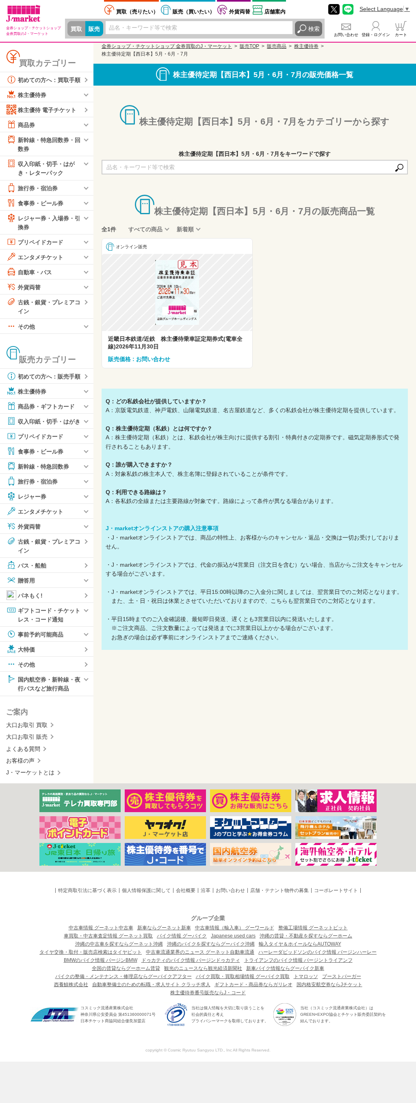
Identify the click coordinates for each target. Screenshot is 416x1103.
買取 (76, 29)
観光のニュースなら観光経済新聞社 (203, 968)
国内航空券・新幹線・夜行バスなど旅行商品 (49, 684)
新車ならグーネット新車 (164, 928)
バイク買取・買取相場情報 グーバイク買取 (243, 976)
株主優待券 (32, 95)
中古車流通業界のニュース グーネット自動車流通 (200, 952)
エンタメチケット (40, 257)
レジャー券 (32, 496)
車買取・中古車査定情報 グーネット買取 (108, 936)
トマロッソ (306, 976)
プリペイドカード (40, 242)
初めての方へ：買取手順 (49, 80)
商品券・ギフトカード (46, 406)
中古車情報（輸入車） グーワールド (234, 928)
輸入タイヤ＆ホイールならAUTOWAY (300, 944)
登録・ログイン (376, 34)
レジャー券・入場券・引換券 (49, 222)
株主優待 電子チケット (47, 110)
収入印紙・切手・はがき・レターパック (46, 168)
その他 (26, 326)
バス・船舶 (32, 565)
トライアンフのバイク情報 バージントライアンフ (298, 960)
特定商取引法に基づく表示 (87, 890)
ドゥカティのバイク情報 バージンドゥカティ (190, 960)
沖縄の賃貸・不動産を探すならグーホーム (306, 936)
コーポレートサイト (336, 890)
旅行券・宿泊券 (38, 188)
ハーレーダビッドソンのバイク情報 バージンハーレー (317, 952)
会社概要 (185, 890)
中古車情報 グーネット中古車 (101, 928)
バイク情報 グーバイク (182, 936)
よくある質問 (23, 749)
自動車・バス (35, 272)
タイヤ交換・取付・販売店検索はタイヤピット (90, 952)
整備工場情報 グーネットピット (313, 928)
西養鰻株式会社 (71, 984)
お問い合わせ (346, 34)
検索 (314, 29)
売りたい (137, 12)
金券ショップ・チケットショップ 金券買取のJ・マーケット (167, 46)
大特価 (26, 649)
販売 (94, 29)
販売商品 (276, 46)
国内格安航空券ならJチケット (329, 984)
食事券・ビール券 (40, 203)
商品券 (26, 125)
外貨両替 (239, 12)
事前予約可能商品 (40, 634)
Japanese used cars (233, 936)
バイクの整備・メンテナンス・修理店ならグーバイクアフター (123, 976)
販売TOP (249, 46)
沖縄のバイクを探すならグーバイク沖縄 (211, 944)
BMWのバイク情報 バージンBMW (100, 960)
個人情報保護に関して (146, 890)
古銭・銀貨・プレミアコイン (49, 306)
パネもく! (30, 595)
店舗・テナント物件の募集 (279, 890)
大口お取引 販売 (27, 736)
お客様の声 (20, 760)
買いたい (194, 12)
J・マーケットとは (30, 772)
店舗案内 (275, 12)
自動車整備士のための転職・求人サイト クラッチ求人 (151, 984)
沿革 (205, 890)
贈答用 (26, 580)
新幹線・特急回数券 (43, 466)
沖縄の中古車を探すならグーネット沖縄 (119, 944)
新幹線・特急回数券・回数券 (49, 144)
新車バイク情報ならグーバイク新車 (285, 968)
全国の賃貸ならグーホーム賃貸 (126, 968)
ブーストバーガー (341, 976)
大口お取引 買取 (27, 725)
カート (401, 34)
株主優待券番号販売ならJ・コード (208, 992)
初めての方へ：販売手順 (49, 376)
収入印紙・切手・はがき (49, 421)
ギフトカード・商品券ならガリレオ (253, 984)
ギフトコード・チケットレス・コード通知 (49, 615)
